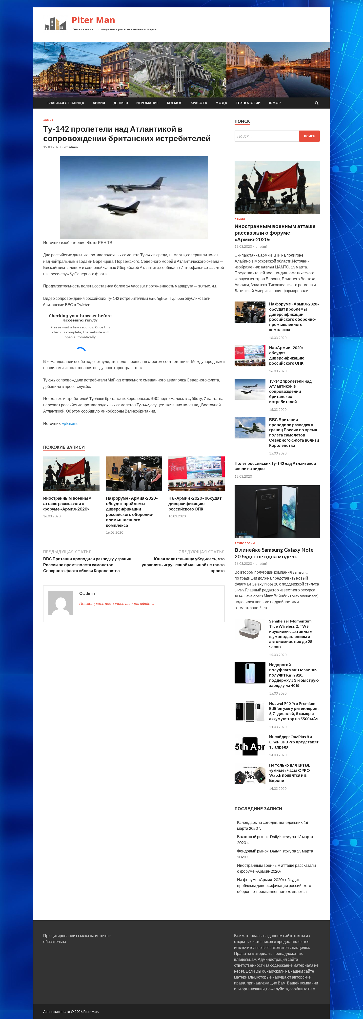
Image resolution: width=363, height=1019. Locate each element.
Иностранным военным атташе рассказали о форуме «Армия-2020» (67, 503)
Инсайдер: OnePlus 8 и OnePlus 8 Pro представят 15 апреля (294, 741)
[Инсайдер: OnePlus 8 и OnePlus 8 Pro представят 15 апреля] (250, 754)
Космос (174, 103)
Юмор (275, 103)
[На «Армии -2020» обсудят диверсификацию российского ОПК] (196, 492)
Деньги (120, 103)
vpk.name (70, 423)
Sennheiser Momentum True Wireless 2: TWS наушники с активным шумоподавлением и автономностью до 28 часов (290, 634)
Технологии (248, 103)
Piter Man (93, 20)
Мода (221, 103)
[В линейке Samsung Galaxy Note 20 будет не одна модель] (277, 538)
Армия (99, 103)
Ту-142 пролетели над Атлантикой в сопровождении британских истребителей (290, 391)
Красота (199, 103)
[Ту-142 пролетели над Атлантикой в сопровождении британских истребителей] (250, 398)
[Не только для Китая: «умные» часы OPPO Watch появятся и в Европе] (250, 782)
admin (73, 147)
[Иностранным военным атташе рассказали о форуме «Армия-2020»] (71, 492)
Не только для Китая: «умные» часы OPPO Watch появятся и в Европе (289, 773)
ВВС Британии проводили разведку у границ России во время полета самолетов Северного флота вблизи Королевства (294, 432)
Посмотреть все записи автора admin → (117, 603)
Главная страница (65, 103)
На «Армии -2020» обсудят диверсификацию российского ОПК (195, 503)
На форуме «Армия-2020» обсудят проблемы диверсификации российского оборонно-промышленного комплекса (132, 511)
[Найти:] (277, 136)
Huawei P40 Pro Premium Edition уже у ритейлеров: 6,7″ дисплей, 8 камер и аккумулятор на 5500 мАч (294, 711)
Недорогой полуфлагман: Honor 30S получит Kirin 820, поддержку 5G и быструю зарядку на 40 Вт (294, 674)
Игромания (147, 103)
